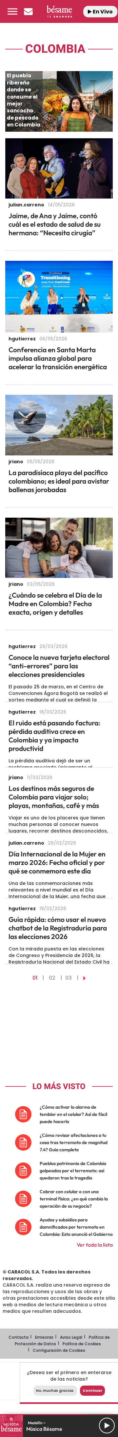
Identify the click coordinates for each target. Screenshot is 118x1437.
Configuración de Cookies (59, 1350)
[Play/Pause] (107, 1425)
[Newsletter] (28, 11)
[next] (84, 978)
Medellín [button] (35, 1422)
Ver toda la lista (95, 1244)
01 (34, 978)
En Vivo (102, 11)
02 (52, 978)
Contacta (19, 1337)
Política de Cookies (82, 1344)
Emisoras (44, 1337)
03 (68, 978)
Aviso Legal (71, 1337)
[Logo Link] (59, 11)
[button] (12, 11)
